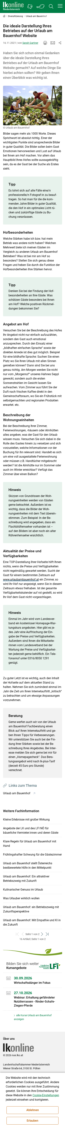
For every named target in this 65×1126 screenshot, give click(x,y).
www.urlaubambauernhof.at (21, 579)
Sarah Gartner (30, 42)
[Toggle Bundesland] (41, 6)
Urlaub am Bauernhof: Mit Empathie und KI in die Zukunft (32, 922)
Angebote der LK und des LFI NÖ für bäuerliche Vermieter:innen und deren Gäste (30, 830)
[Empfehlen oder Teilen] (60, 43)
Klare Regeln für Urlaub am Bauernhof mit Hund (29, 844)
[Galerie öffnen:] (32, 105)
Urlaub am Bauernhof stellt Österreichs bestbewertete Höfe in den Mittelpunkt (27, 865)
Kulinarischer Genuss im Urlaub (23, 889)
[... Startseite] (13, 6)
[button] (60, 5)
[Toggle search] (51, 6)
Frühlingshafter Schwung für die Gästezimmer (32, 854)
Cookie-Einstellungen (45, 1095)
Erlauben (32, 1120)
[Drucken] (45, 43)
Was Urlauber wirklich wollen (21, 898)
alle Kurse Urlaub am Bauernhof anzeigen (33, 1017)
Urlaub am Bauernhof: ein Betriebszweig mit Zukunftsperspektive (31, 909)
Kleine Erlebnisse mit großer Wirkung (26, 819)
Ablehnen (32, 1110)
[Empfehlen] (53, 43)
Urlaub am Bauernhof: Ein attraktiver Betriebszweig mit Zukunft (26, 879)
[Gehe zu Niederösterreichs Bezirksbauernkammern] (30, 6)
